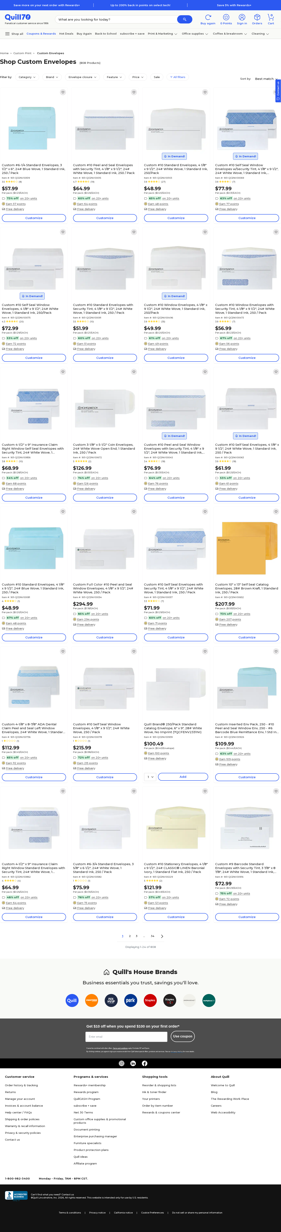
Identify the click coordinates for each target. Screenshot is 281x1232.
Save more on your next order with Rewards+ (47, 5)
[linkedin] (133, 1063)
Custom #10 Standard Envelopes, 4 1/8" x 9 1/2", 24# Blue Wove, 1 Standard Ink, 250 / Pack (33, 588)
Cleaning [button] (258, 33)
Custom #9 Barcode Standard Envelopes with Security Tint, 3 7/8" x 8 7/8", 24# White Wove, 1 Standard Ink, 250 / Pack (245, 868)
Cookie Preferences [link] (152, 1212)
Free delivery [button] (15, 209)
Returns (10, 1092)
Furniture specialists (87, 1143)
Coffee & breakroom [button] (228, 33)
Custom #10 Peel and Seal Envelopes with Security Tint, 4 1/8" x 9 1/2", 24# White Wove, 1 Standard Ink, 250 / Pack (104, 169)
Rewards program (86, 1092)
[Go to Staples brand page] (150, 1001)
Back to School (106, 33)
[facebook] (144, 1063)
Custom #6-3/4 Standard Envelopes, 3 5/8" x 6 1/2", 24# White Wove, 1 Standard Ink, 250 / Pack (103, 868)
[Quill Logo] (18, 17)
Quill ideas (81, 1156)
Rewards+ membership (90, 1085)
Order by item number (157, 1105)
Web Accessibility (223, 1112)
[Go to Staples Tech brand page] (170, 1001)
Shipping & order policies (22, 1119)
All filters (179, 77)
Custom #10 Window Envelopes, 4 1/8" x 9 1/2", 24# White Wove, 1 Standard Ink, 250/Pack (175, 309)
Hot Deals (66, 33)
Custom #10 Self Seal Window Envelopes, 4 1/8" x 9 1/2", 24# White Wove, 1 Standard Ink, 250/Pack (30, 309)
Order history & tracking (21, 1085)
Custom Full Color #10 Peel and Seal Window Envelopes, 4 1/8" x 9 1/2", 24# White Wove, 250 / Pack (103, 588)
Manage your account (20, 1098)
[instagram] (121, 1063)
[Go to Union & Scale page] (189, 1001)
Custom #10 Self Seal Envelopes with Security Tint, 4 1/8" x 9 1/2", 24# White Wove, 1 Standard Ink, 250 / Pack (173, 588)
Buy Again (84, 33)
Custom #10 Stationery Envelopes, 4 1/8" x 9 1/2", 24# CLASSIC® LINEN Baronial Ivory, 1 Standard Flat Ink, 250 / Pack (176, 868)
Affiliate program (85, 1163)
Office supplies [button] (193, 33)
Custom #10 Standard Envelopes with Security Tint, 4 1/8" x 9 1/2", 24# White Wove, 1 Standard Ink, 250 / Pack (103, 309)
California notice (123, 1212)
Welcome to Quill (223, 1085)
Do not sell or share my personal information (197, 1212)
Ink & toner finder (154, 1092)
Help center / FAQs (18, 1112)
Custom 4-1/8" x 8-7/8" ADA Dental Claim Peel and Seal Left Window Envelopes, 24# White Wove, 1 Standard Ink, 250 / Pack (33, 728)
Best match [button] (264, 79)
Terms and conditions (120, 1048)
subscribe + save (132, 33)
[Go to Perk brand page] (130, 1001)
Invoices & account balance (24, 1105)
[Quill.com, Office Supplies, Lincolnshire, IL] (16, 1196)
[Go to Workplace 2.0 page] (209, 1001)
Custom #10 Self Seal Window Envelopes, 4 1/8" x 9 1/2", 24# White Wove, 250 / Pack (101, 728)
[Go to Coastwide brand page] (91, 1001)
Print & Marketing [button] (160, 33)
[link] (63, 92)
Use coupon (182, 1036)
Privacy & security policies (23, 1132)
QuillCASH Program (87, 1098)
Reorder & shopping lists (159, 1085)
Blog (214, 1092)
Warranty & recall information (25, 1126)
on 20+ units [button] (28, 198)
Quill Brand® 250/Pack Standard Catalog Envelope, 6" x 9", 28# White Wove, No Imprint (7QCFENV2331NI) (173, 728)
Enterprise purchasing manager (95, 1136)
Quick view (32, 148)
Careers (216, 1105)
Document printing (87, 1129)
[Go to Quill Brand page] (72, 1001)
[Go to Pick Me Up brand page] (111, 1001)
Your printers (151, 1098)
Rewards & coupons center (161, 1112)
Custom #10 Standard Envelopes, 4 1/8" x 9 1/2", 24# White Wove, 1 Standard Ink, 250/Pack (176, 169)
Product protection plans (91, 1150)
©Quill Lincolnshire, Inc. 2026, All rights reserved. (58, 1197)
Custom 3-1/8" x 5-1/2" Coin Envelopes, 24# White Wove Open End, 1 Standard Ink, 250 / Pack (104, 448)
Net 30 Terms (83, 1112)
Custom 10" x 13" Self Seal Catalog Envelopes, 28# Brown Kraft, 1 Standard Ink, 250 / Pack (246, 588)
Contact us (12, 1139)
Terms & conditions (70, 1212)
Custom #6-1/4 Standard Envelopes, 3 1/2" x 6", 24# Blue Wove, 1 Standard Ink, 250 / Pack (33, 169)
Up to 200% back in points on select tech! (140, 5)
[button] (184, 19)
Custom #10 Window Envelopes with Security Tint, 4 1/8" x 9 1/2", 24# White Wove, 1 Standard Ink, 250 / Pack (245, 309)
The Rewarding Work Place (230, 1098)
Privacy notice (97, 1212)
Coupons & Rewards (41, 33)
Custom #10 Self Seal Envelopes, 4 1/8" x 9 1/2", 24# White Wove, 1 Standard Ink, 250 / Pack (247, 448)
